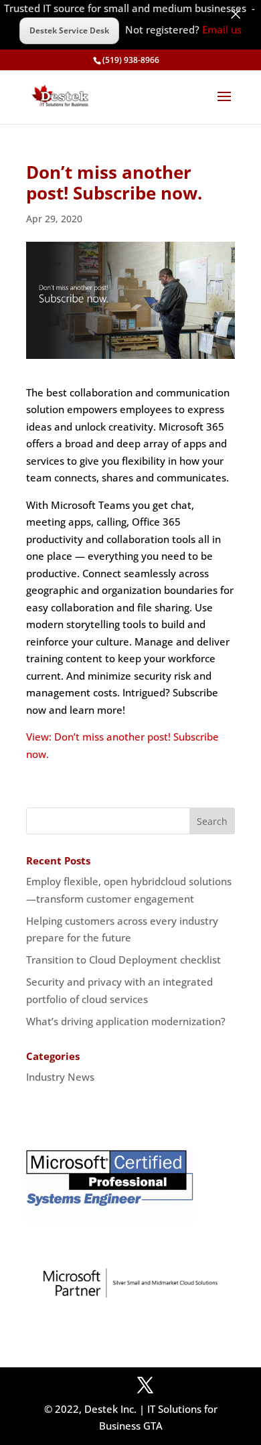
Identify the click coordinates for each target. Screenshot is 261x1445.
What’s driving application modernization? (126, 1021)
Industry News (60, 1076)
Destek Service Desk (69, 30)
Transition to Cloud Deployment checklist (123, 959)
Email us (222, 29)
